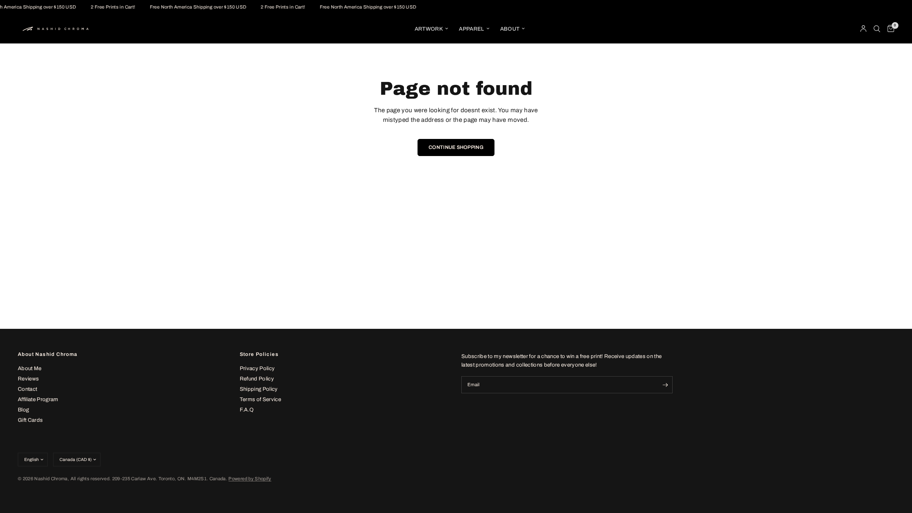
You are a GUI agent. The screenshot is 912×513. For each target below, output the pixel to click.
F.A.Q (247, 410)
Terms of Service (260, 399)
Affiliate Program (38, 399)
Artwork (429, 29)
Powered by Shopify (249, 478)
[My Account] (863, 29)
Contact (27, 389)
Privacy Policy (257, 368)
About (510, 29)
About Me (30, 368)
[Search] (877, 29)
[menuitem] (431, 29)
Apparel (471, 29)
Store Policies (259, 354)
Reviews (28, 379)
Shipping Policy (259, 389)
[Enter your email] (665, 384)
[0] (889, 29)
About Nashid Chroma (48, 354)
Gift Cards (30, 420)
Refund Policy (257, 379)
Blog (23, 410)
